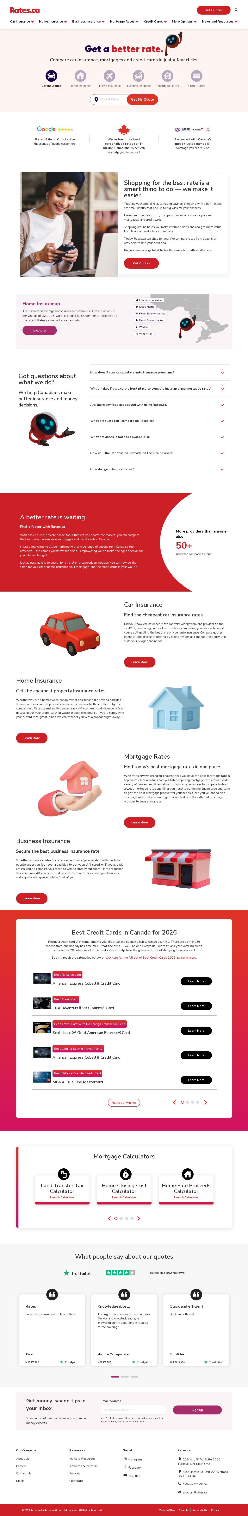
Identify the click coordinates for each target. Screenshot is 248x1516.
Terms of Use (167, 1510)
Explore (39, 330)
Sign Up (197, 1410)
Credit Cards (153, 21)
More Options (182, 21)
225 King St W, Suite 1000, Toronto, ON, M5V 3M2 (199, 1461)
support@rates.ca (194, 1492)
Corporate (76, 1481)
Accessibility (199, 1510)
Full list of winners (124, 1103)
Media (20, 1481)
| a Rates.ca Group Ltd (54, 1510)
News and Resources (218, 21)
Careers (21, 1466)
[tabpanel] (124, 1028)
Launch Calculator (62, 1197)
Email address (111, 1401)
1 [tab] (113, 1377)
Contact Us (23, 1473)
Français (74, 1473)
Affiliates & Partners (83, 1466)
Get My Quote (142, 99)
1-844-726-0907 (195, 1484)
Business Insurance (86, 21)
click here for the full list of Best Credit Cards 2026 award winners (150, 958)
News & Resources (82, 1459)
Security (183, 1510)
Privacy (215, 1510)
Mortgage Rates (122, 21)
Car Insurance (20, 21)
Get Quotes (214, 10)
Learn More (139, 662)
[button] (51, 76)
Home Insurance (51, 21)
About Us (22, 1459)
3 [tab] (132, 1377)
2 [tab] (123, 1377)
